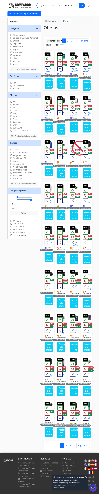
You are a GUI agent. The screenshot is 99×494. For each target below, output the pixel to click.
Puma (15, 119)
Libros (15, 58)
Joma (14, 116)
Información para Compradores (26, 464)
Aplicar (24, 213)
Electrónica (17, 46)
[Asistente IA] (93, 488)
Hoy (14, 82)
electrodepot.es (19, 169)
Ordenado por (54, 40)
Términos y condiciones (68, 466)
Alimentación (18, 35)
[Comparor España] (19, 5)
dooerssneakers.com (22, 172)
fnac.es (15, 161)
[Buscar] (82, 5)
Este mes (16, 88)
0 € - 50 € (16, 220)
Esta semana (18, 85)
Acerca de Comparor (45, 466)
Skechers (16, 122)
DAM (14, 125)
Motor (15, 64)
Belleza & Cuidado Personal (25, 38)
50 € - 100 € (17, 223)
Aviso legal (69, 463)
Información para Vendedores (26, 469)
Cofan (15, 110)
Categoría (14, 28)
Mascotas (16, 61)
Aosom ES (17, 178)
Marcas (13, 95)
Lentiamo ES (18, 164)
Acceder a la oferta (49, 83)
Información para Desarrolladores (26, 485)
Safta (14, 107)
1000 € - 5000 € (19, 235)
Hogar (15, 49)
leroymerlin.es (19, 155)
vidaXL (15, 101)
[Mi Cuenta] (90, 5)
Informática (17, 52)
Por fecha (14, 76)
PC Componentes (20, 152)
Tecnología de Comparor (47, 472)
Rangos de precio (18, 190)
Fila (14, 113)
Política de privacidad (67, 472)
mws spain (17, 175)
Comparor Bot (48, 476)
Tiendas (13, 143)
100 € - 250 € (18, 226)
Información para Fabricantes (26, 474)
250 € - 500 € (18, 229)
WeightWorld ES (19, 167)
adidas (15, 104)
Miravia (15, 149)
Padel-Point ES (19, 158)
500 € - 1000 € (18, 232)
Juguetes (16, 55)
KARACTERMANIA (20, 130)
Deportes (16, 43)
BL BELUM (17, 127)
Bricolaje (16, 40)
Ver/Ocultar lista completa (25, 69)
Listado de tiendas (50, 463)
